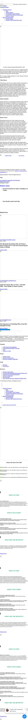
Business (6, 239)
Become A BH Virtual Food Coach (14, 398)
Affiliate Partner (6, 356)
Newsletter (13, 239)
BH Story (5, 365)
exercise (2, 180)
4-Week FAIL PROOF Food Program (14, 393)
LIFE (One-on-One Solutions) (10, 347)
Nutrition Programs (7, 388)
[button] (3, 553)
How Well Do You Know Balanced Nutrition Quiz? (14, 378)
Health (9, 239)
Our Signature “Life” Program (12, 392)
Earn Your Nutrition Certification (10, 359)
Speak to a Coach (7, 351)
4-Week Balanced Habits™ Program (11, 348)
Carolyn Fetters (3, 250)
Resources (13, 280)
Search (4, 5)
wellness (8, 181)
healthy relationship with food (10, 180)
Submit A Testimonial (8, 375)
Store (4, 349)
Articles (2, 239)
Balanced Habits (3, 289)
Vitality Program (9, 391)
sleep (5, 181)
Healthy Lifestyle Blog (8, 372)
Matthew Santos (8, 155)
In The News (6, 366)
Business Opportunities (8, 396)
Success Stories (6, 377)
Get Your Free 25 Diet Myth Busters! (11, 374)
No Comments (21, 155)
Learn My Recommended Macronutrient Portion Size (15, 373)
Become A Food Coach (8, 358)
